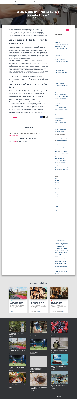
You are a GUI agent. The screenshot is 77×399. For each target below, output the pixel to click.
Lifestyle (56, 208)
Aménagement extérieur (61, 241)
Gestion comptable (62, 252)
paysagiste (62, 261)
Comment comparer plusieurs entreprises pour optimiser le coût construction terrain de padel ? (60, 129)
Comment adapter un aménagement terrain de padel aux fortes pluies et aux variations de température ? (61, 82)
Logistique (57, 210)
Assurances (57, 182)
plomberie (12, 118)
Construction (57, 186)
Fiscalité (62, 250)
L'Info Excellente (58, 206)
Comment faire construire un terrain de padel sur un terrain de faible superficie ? (61, 98)
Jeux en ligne (57, 202)
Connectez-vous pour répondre (13, 135)
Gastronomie (57, 192)
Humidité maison (62, 258)
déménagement (64, 248)
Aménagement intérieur (57, 243)
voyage (65, 271)
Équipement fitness (57, 273)
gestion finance (56, 254)
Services (56, 220)
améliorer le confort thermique (61, 240)
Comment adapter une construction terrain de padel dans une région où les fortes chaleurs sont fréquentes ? (61, 68)
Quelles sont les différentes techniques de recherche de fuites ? (61, 164)
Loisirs (56, 212)
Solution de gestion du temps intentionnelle (59, 350)
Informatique (57, 198)
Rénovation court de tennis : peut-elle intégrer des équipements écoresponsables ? (61, 118)
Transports (57, 232)
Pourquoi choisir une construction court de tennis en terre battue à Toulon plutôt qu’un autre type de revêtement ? (61, 63)
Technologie (57, 226)
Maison (56, 214)
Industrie (56, 196)
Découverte (57, 188)
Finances (56, 190)
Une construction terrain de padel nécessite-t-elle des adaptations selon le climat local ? (61, 109)
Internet (56, 200)
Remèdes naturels (57, 266)
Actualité (56, 240)
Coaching (56, 184)
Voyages (56, 234)
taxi (64, 268)
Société (56, 222)
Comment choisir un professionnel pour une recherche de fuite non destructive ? (61, 171)
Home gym (58, 258)
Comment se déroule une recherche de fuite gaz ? (20, 131)
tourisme (57, 270)
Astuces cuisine (63, 243)
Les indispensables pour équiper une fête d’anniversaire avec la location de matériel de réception (61, 50)
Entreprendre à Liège (57, 250)
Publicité (56, 216)
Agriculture (57, 180)
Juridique (56, 204)
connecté (15, 141)
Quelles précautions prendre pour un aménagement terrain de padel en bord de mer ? (61, 124)
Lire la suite (12, 311)
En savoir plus (11, 336)
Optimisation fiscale (57, 261)
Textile (56, 228)
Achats (56, 178)
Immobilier (57, 194)
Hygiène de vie (66, 258)
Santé (56, 218)
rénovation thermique (62, 266)
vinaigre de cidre (59, 271)
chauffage (64, 244)
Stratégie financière (60, 268)
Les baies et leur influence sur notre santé (59, 334)
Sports (56, 224)
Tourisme (56, 230)
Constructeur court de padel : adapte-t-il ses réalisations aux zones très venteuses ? (61, 104)
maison (29, 91)
